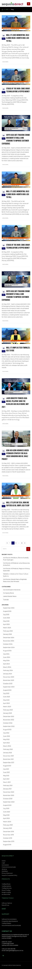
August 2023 (7, 690)
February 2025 (8, 631)
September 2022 (8, 726)
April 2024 (6, 664)
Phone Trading (6, 890)
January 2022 (7, 752)
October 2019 (7, 838)
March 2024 (7, 667)
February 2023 (8, 710)
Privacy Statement (7, 873)
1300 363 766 (11, 948)
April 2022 (6, 743)
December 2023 (8, 677)
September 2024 (8, 647)
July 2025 (6, 614)
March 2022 (7, 746)
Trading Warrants (6, 888)
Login (3, 863)
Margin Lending (6, 892)
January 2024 (7, 674)
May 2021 (6, 775)
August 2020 (7, 805)
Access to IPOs (6, 894)
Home (3, 860)
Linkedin (3, 955)
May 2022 (6, 739)
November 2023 (8, 680)
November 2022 (8, 720)
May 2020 (6, 815)
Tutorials (6, 599)
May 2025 (6, 621)
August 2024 (7, 651)
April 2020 (6, 818)
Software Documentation (9, 919)
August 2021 (7, 766)
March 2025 (7, 627)
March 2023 (7, 706)
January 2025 (7, 634)
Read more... (5, 61)
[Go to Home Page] (2, 9)
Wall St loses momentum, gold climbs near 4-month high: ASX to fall (17, 38)
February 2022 (8, 749)
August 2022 (7, 729)
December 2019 (8, 831)
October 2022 (7, 723)
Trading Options (6, 886)
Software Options (7, 903)
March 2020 (7, 821)
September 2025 (8, 608)
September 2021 (8, 762)
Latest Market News (9, 596)
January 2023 (7, 713)
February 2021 (7, 785)
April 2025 (6, 624)
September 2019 (8, 841)
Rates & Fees (5, 905)
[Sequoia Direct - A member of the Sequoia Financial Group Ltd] (12, 4)
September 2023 (8, 687)
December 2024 (8, 637)
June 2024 (6, 657)
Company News (8, 593)
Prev (7, 543)
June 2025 (6, 618)
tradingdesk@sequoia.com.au (14, 950)
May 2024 (6, 660)
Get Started (5, 865)
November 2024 (8, 641)
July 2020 (6, 808)
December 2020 (8, 792)
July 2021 (6, 769)
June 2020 (6, 812)
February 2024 (8, 670)
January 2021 (7, 789)
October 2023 (7, 683)
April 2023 (6, 703)
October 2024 (7, 644)
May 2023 (6, 700)
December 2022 (8, 716)
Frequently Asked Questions (10, 921)
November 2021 (8, 759)
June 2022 (6, 736)
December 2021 (8, 756)
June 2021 (6, 772)
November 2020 (8, 795)
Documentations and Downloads (11, 925)
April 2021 (6, 779)
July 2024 (6, 654)
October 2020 (7, 798)
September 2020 (8, 802)
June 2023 (6, 697)
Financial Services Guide (9, 867)
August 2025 (7, 611)
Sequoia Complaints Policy (9, 875)
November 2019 (8, 835)
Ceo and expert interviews (11, 590)
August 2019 (7, 844)
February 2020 (8, 825)
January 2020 (7, 828)
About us (4, 869)
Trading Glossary (6, 923)
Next (24, 543)
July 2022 (6, 733)
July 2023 (6, 693)
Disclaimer (5, 871)
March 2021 (7, 782)
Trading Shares (6, 884)
